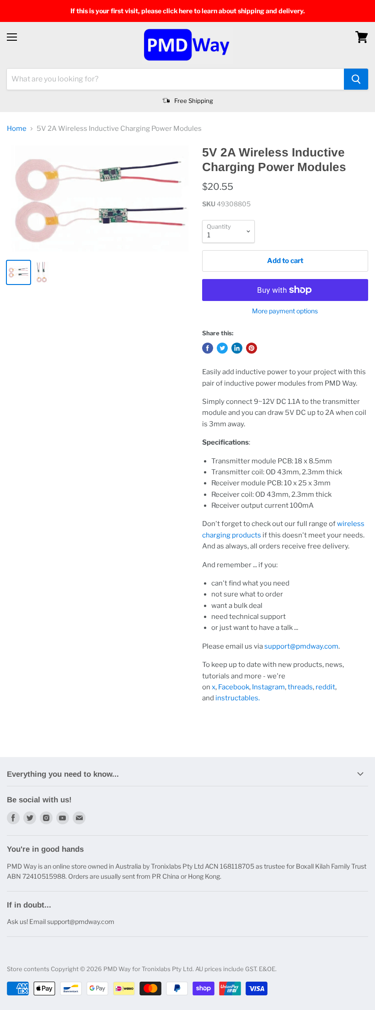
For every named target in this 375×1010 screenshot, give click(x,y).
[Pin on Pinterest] (251, 348)
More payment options (285, 311)
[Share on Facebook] (207, 348)
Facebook (233, 687)
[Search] (356, 79)
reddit (325, 687)
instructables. (237, 698)
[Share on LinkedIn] (236, 348)
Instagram (268, 687)
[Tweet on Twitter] (222, 348)
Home (17, 129)
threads (300, 687)
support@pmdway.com (301, 646)
